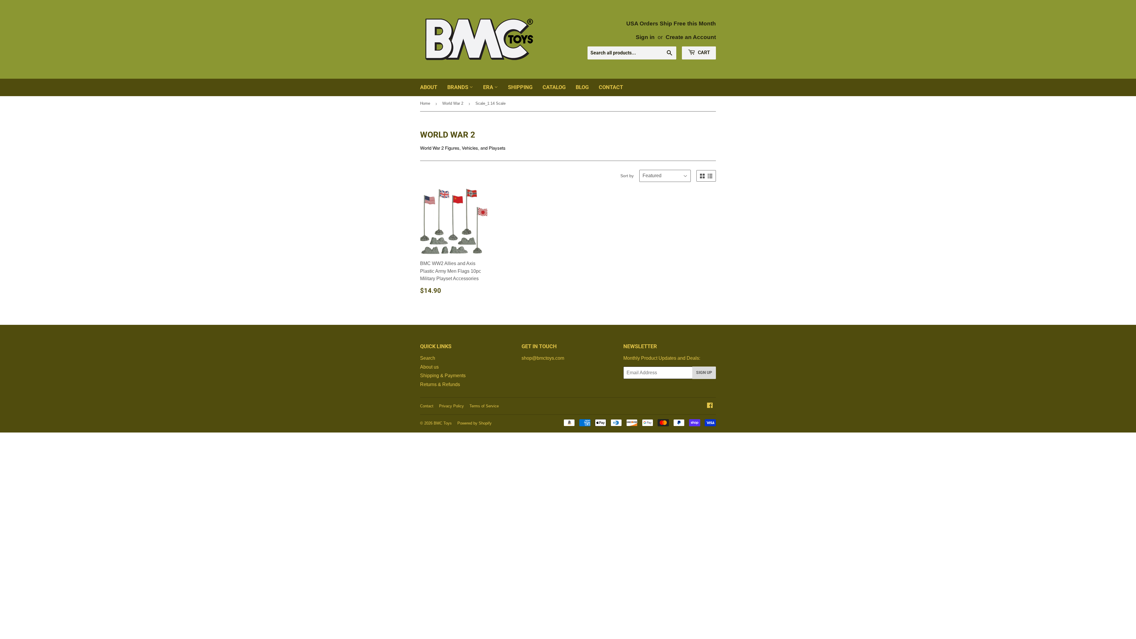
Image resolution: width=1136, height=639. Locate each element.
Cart (703, 52)
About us (429, 366)
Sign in (645, 37)
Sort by (627, 175)
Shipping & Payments (443, 375)
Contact (611, 87)
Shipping (520, 87)
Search (427, 358)
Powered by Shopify (474, 423)
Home (425, 103)
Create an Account (691, 37)
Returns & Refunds (440, 384)
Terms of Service (484, 406)
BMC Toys (443, 423)
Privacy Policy (451, 406)
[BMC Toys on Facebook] (710, 406)
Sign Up (704, 372)
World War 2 (452, 103)
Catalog (554, 87)
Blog (582, 87)
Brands (458, 87)
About (428, 87)
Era (488, 87)
